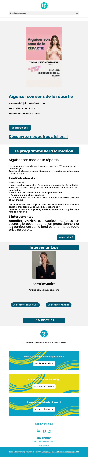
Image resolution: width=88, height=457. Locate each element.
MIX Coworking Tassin (44, 386)
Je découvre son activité (25, 304)
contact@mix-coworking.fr (44, 441)
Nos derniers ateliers (44, 363)
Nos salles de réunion (44, 409)
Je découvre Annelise (58, 304)
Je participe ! (20, 128)
